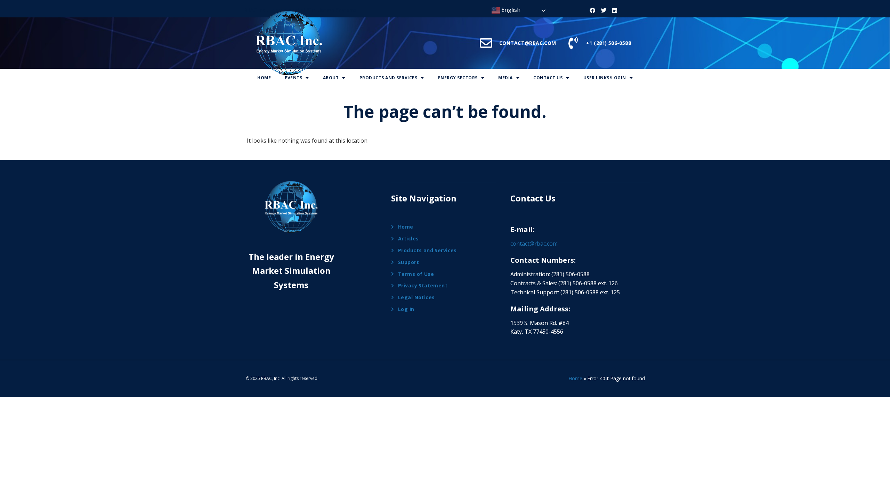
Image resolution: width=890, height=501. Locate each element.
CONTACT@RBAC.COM (527, 43)
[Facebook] (592, 10)
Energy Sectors (458, 78)
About (331, 78)
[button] (297, 78)
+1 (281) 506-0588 (608, 43)
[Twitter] (603, 10)
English (510, 10)
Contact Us (548, 78)
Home (264, 78)
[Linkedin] (614, 10)
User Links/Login (604, 78)
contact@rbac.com (534, 243)
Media (505, 78)
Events (293, 78)
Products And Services (388, 78)
